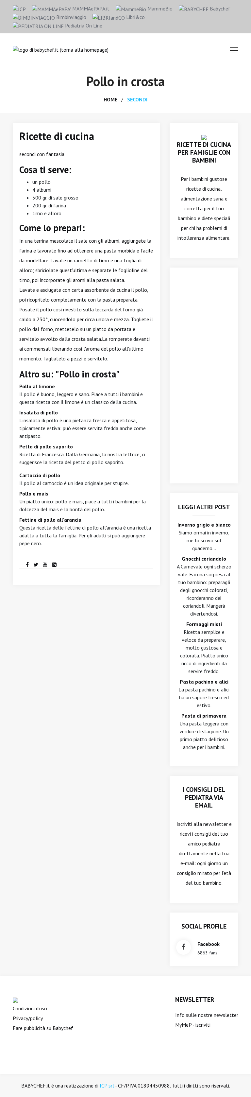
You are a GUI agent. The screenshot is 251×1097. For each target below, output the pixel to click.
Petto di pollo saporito (46, 446)
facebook (208, 944)
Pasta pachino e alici (204, 681)
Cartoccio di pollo (39, 475)
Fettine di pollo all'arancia (50, 519)
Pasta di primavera (203, 715)
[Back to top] (236, 1082)
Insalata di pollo (38, 412)
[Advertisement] (204, 375)
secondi (137, 99)
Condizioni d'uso (30, 1008)
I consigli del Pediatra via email (204, 797)
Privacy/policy (28, 1018)
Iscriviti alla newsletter (202, 824)
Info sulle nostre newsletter (206, 1015)
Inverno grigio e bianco (204, 524)
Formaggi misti (204, 624)
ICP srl (107, 1085)
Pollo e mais (33, 493)
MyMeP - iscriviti (192, 1024)
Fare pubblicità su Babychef (43, 1028)
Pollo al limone (37, 386)
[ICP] (19, 8)
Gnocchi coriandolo (204, 558)
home (110, 99)
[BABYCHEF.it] (204, 136)
